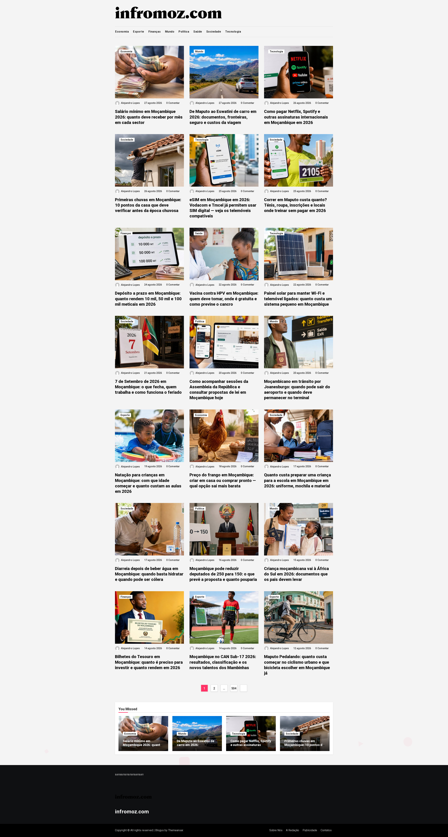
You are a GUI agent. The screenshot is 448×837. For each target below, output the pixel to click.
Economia (122, 31)
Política (183, 31)
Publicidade (310, 830)
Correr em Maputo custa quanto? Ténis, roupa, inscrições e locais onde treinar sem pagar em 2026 (295, 205)
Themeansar (175, 830)
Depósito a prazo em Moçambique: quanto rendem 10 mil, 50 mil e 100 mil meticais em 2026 (148, 299)
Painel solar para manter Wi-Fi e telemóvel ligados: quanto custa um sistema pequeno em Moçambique (298, 299)
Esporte (138, 31)
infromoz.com (132, 811)
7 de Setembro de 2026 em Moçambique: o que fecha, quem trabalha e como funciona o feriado (148, 387)
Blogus (159, 830)
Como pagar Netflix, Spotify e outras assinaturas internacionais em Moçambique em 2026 (296, 117)
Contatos (326, 830)
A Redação (292, 830)
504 (233, 688)
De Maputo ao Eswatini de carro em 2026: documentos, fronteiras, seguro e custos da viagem (223, 117)
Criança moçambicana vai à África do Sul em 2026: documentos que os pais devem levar (296, 574)
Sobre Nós (275, 830)
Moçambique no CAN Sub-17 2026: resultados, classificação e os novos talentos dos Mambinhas (223, 662)
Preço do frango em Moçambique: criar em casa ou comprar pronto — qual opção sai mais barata (223, 480)
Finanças (154, 31)
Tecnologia (233, 31)
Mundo (169, 31)
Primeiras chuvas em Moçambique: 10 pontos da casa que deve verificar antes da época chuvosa (148, 205)
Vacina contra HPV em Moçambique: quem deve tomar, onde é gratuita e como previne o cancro (224, 299)
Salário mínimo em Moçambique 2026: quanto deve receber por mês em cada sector (149, 117)
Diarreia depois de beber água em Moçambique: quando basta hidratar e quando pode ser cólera (149, 574)
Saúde (197, 31)
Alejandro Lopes (130, 103)
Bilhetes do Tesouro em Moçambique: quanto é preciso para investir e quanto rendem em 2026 (149, 662)
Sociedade (213, 31)
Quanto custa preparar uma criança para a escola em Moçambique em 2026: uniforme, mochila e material (297, 480)
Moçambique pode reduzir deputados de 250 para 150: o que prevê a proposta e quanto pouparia (223, 574)
